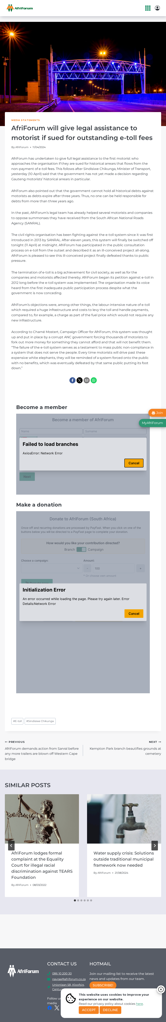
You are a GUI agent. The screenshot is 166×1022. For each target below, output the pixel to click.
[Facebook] (72, 380)
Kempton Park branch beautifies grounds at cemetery (125, 748)
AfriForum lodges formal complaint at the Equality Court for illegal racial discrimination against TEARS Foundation (41, 865)
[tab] (75, 900)
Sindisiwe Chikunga (40, 721)
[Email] (87, 380)
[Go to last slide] (11, 845)
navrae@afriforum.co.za (69, 979)
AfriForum (22, 147)
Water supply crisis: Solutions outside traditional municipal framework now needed (124, 859)
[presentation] (42, 819)
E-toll (17, 721)
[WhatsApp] (94, 380)
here (139, 1004)
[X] (80, 380)
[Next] (154, 845)
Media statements (25, 120)
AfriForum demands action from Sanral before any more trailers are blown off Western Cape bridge (42, 750)
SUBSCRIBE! (103, 985)
